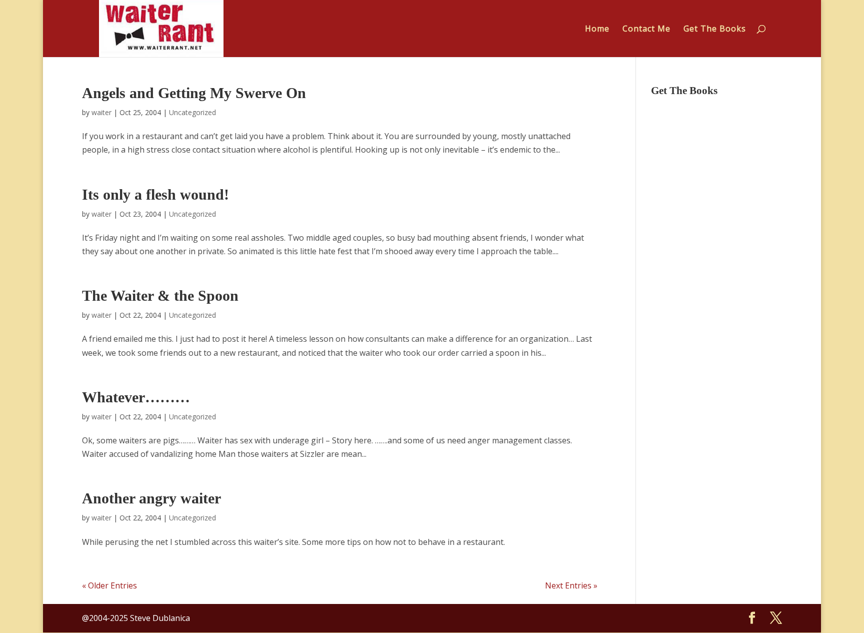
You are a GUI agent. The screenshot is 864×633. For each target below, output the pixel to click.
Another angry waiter (151, 498)
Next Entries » (571, 585)
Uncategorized (192, 112)
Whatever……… (136, 397)
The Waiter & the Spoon (160, 295)
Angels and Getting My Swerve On (194, 93)
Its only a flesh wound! (155, 194)
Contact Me (646, 29)
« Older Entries (109, 585)
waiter (102, 112)
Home (597, 29)
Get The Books (715, 29)
